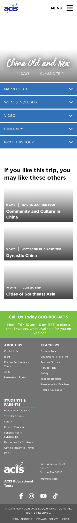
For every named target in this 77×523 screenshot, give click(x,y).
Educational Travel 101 (54, 356)
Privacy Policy (47, 519)
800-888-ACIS (53, 317)
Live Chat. (39, 333)
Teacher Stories (50, 362)
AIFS (7, 371)
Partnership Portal (15, 377)
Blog (7, 356)
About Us (13, 345)
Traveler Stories (14, 416)
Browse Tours (49, 351)
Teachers (50, 345)
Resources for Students (18, 442)
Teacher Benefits (51, 378)
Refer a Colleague (51, 389)
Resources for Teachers (55, 384)
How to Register (14, 427)
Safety (44, 373)
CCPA (65, 519)
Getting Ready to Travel (19, 447)
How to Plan (48, 367)
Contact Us (11, 351)
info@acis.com (48, 478)
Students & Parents (15, 402)
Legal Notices (22, 519)
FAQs (7, 453)
